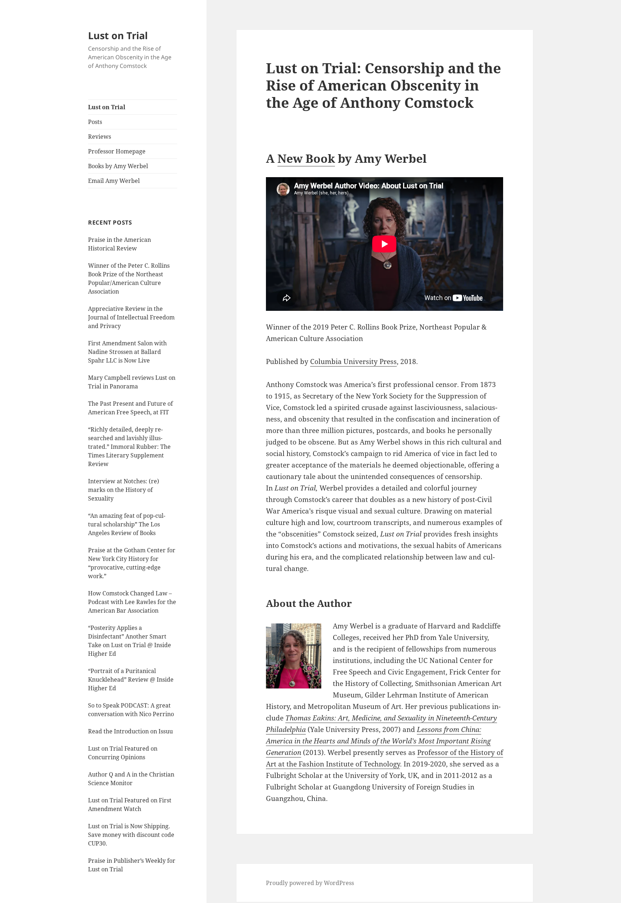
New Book (306, 158)
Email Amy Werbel (114, 181)
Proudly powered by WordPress (310, 883)
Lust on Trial (118, 35)
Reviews (99, 136)
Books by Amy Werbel (118, 166)
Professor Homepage (117, 151)
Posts (95, 122)
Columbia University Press (353, 361)
